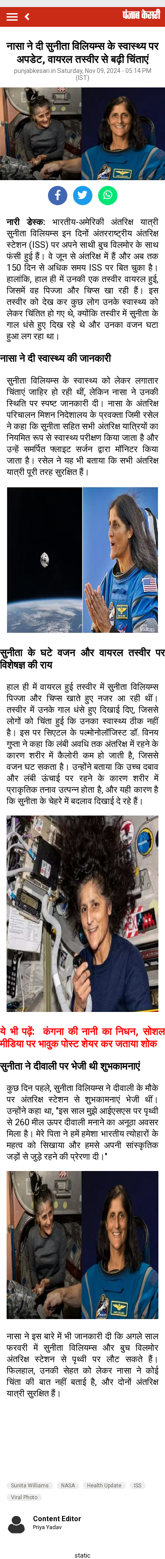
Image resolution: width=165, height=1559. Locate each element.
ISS (137, 1486)
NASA (68, 1486)
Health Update (104, 1486)
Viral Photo (24, 1497)
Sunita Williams (30, 1486)
